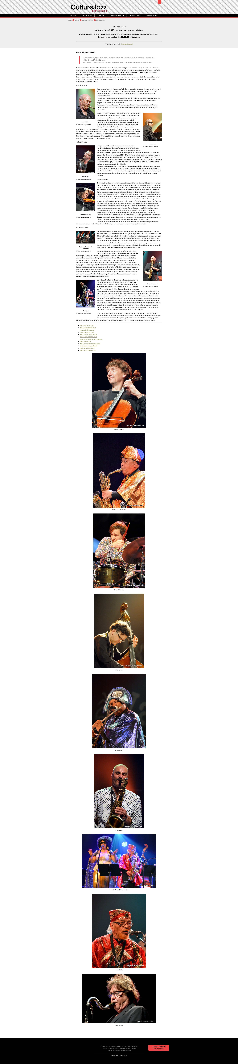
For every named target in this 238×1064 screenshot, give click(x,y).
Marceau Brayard (127, 44)
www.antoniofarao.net (87, 330)
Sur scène (101, 15)
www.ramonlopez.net (87, 332)
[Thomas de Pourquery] (152, 266)
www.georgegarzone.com (88, 337)
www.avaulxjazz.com (87, 325)
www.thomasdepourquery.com (90, 343)
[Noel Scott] (85, 293)
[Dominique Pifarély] (85, 197)
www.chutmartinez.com (87, 348)
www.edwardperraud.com (88, 346)
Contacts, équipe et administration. (159, 1048)
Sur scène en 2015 (100, 20)
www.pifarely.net (85, 341)
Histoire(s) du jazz (152, 15)
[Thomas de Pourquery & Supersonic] (85, 237)
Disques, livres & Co (117, 15)
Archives (73, 15)
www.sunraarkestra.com (88, 350)
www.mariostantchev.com (88, 334)
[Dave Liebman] (85, 104)
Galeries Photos (135, 15)
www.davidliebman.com (88, 328)
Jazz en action (87, 15)
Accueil (70, 20)
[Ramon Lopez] (85, 159)
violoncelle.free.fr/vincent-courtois (91, 339)
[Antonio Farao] (152, 127)
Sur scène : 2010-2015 (87, 20)
